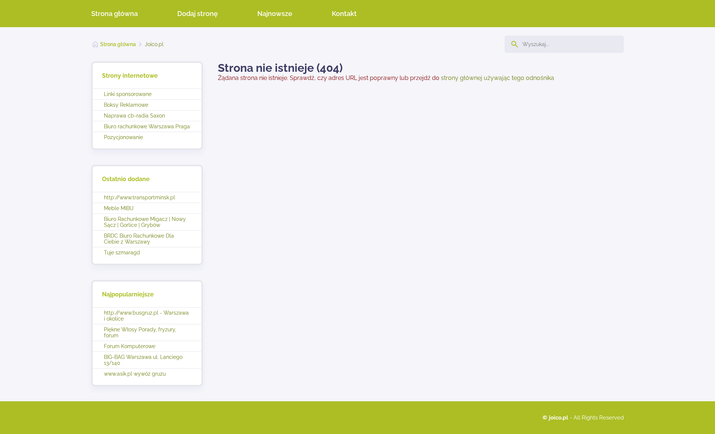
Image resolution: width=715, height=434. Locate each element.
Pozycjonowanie (123, 137)
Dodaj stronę (197, 13)
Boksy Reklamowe (126, 105)
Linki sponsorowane (128, 94)
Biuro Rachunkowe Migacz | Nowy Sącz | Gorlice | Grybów (145, 222)
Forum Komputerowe (129, 346)
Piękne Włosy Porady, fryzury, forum (140, 332)
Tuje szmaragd (122, 252)
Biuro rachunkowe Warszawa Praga (147, 126)
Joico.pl (154, 44)
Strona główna (114, 13)
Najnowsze (274, 13)
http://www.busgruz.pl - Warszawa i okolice (146, 316)
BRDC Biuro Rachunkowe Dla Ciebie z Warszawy (139, 239)
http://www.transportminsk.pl (139, 197)
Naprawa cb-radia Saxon (134, 116)
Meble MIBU (119, 208)
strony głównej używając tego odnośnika (497, 77)
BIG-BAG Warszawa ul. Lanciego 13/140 (143, 360)
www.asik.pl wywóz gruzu (135, 374)
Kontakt (344, 13)
